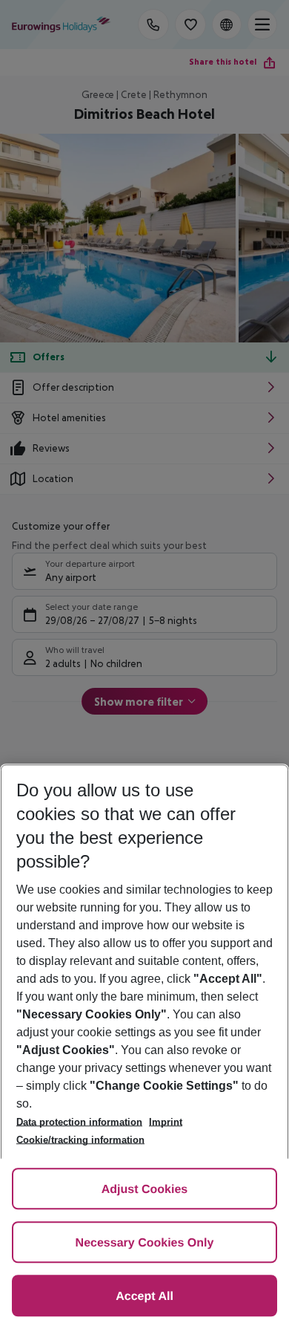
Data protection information (79, 1122)
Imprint (165, 1122)
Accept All (144, 1296)
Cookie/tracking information (80, 1139)
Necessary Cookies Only (145, 1243)
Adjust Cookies (144, 1189)
